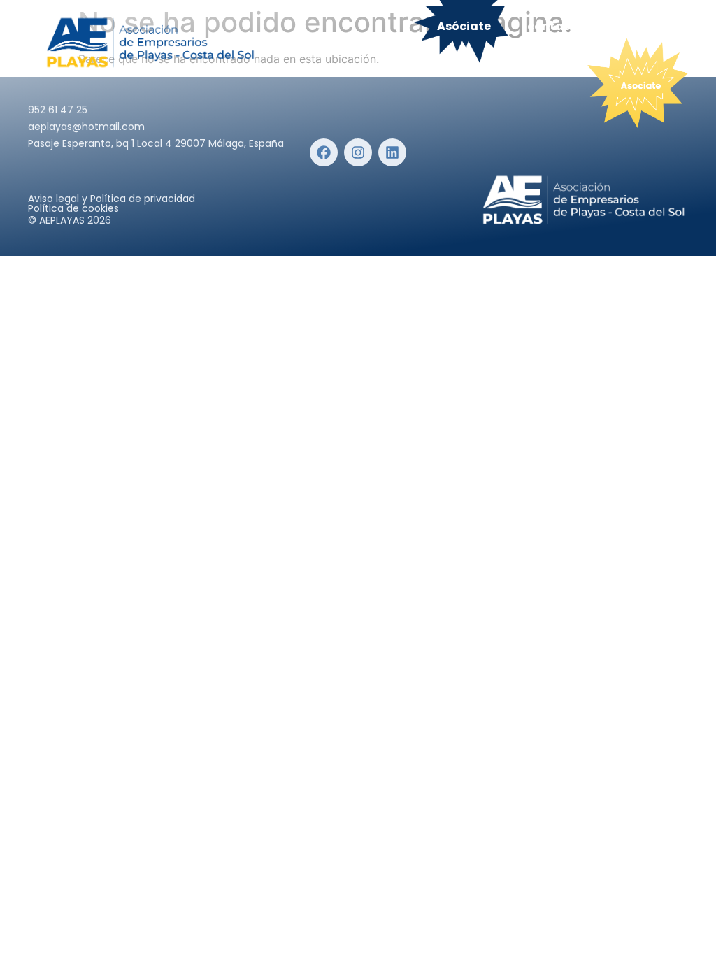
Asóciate (464, 26)
